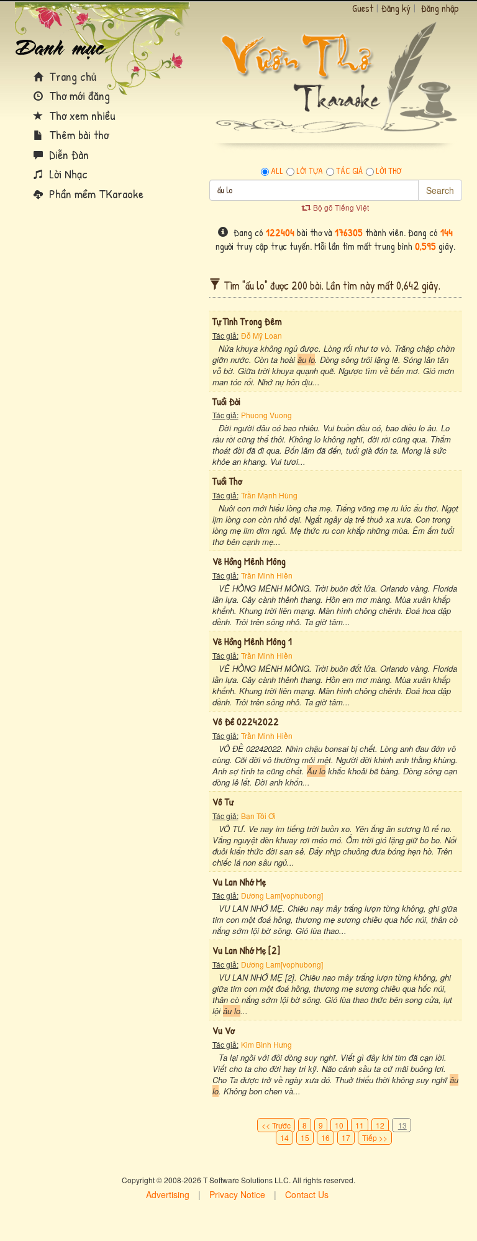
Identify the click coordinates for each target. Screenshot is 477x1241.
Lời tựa (309, 170)
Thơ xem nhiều (81, 115)
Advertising (167, 1194)
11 (359, 1125)
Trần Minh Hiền (267, 575)
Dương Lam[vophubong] (282, 895)
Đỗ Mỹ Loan (261, 335)
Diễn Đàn (67, 154)
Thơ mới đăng (78, 95)
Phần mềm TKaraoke (94, 193)
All (277, 170)
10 (339, 1125)
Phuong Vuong (266, 415)
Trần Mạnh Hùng (269, 495)
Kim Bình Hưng (266, 1044)
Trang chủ (71, 76)
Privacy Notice (237, 1194)
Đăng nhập (440, 8)
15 (305, 1137)
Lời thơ (388, 170)
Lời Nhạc (67, 173)
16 (325, 1137)
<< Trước (276, 1125)
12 (380, 1125)
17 (346, 1137)
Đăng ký (396, 8)
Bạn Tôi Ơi (258, 815)
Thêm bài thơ (77, 134)
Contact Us (307, 1194)
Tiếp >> (375, 1137)
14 (284, 1137)
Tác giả (349, 170)
